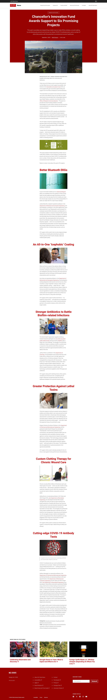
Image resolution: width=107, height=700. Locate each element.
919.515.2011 (12, 680)
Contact (55, 677)
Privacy (41, 697)
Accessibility (36, 697)
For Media (84, 5)
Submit (94, 681)
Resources (46, 697)
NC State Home (14, 1)
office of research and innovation (53, 626)
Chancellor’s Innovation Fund (53, 87)
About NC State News (93, 5)
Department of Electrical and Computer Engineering (52, 205)
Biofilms (60, 340)
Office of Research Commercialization (49, 101)
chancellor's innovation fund (49, 624)
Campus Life (55, 5)
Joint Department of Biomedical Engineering (53, 582)
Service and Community (74, 5)
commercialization (61, 624)
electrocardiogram (61, 191)
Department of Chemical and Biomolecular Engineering (53, 575)
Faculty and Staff (63, 5)
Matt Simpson (55, 37)
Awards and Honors (50, 621)
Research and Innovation (45, 5)
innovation (42, 626)
